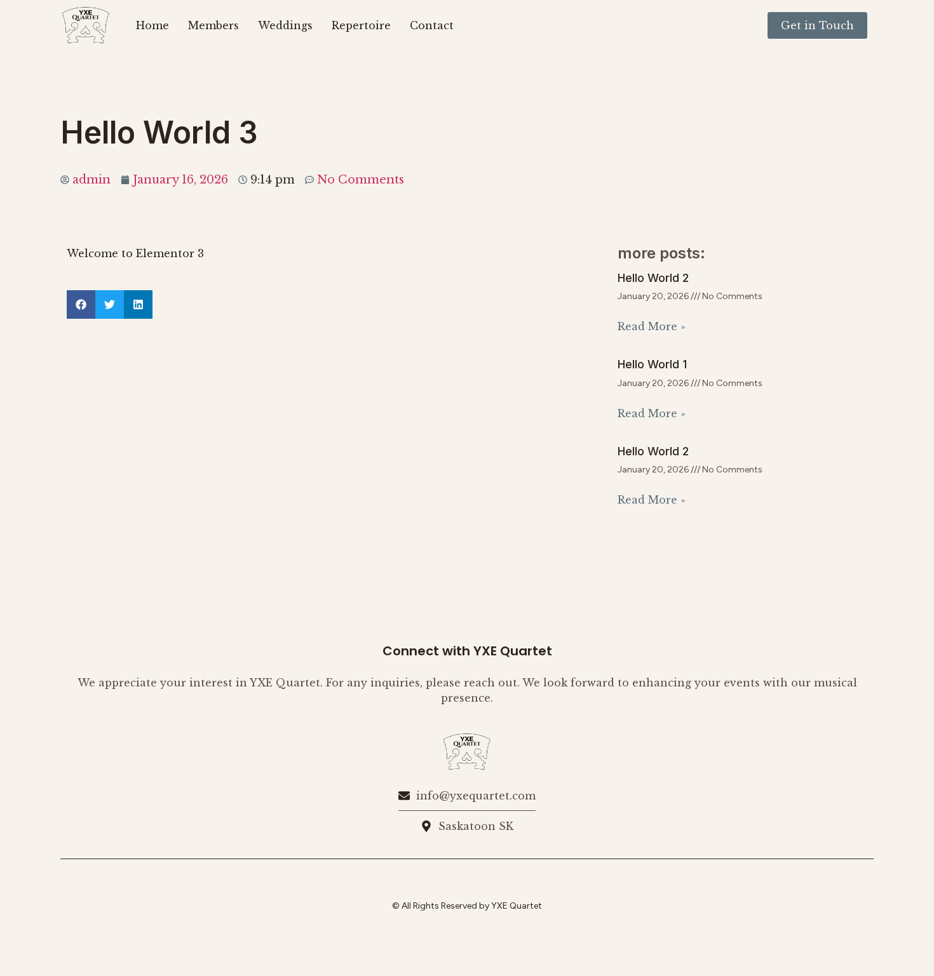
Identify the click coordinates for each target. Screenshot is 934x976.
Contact (432, 25)
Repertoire (361, 25)
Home (152, 25)
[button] (81, 304)
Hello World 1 (652, 364)
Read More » (652, 326)
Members (213, 25)
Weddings (285, 25)
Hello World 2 (653, 277)
